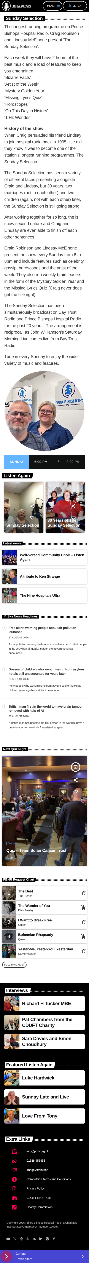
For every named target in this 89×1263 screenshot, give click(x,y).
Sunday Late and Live (45, 1097)
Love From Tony (39, 1116)
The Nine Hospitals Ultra (40, 595)
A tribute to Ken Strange (40, 576)
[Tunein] (21, 1239)
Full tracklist (14, 964)
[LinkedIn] (40, 1239)
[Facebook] (54, 1239)
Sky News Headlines (23, 616)
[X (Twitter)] (14, 1239)
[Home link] (16, 6)
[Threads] (27, 1239)
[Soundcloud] (34, 1239)
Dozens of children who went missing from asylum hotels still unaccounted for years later (46, 672)
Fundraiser (13, 843)
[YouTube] (8, 1239)
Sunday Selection (22, 525)
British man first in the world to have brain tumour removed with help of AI (46, 709)
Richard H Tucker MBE (46, 1003)
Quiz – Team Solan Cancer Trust (36, 850)
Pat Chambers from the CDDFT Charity (47, 1022)
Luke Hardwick (38, 1078)
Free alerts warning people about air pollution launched (42, 630)
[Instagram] (47, 1239)
